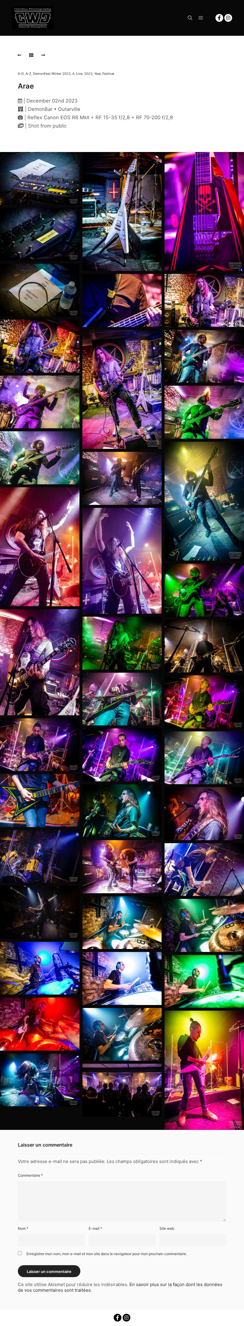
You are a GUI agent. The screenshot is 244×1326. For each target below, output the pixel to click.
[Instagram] (228, 18)
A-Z (28, 74)
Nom (23, 1228)
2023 (88, 74)
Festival (108, 74)
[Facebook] (219, 18)
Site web (166, 1228)
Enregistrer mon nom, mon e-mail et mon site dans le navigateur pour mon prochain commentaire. (106, 1253)
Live (79, 74)
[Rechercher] (190, 18)
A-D (21, 74)
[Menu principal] (200, 18)
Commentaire (30, 1175)
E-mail (95, 1228)
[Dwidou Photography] (33, 18)
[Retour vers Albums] (31, 55)
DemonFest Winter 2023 (52, 74)
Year (97, 74)
